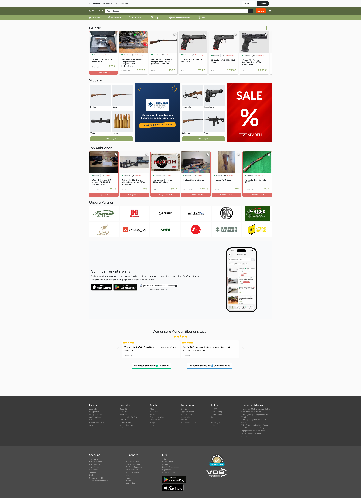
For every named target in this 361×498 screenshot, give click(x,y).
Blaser (152, 414)
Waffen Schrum (95, 417)
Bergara (153, 422)
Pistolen (183, 420)
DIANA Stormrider (127, 422)
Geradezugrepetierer (189, 422)
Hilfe (127, 459)
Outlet (91, 475)
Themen (92, 472)
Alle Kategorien (95, 461)
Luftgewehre (185, 417)
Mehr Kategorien (111, 139)
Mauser (153, 409)
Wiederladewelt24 (96, 422)
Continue (262, 3)
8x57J (213, 420)
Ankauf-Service (132, 470)
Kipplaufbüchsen (187, 411)
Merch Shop (130, 483)
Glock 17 (123, 414)
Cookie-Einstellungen (170, 467)
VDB (91, 420)
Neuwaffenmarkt (96, 478)
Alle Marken (94, 459)
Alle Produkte (94, 464)
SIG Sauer (154, 411)
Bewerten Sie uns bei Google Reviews (209, 365)
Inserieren (261, 11)
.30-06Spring (216, 411)
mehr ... (92, 425)
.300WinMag (216, 414)
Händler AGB (167, 461)
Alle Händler (94, 467)
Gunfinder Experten (134, 467)
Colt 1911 (124, 420)
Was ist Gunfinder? (133, 464)
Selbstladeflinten (187, 414)
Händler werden (132, 461)
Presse (128, 480)
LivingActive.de (95, 414)
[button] (269, 11)
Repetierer (184, 409)
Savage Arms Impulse (128, 425)
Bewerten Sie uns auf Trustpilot (151, 365)
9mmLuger (215, 422)
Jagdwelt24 (94, 409)
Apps (128, 478)
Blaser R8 (123, 409)
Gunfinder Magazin (133, 472)
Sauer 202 (124, 411)
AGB (164, 459)
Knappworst (94, 411)
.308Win (214, 409)
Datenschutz (167, 464)
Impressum (166, 470)
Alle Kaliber (93, 470)
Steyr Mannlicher (157, 417)
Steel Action (155, 420)
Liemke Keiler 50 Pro (128, 417)
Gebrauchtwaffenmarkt (98, 480)
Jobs (127, 475)
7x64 (213, 417)
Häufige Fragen (168, 472)
